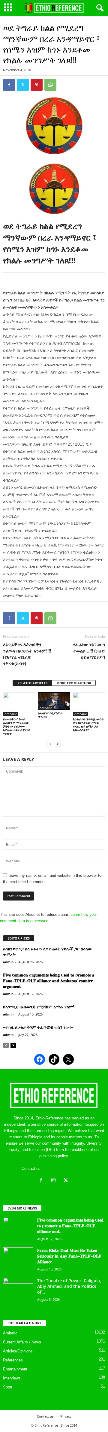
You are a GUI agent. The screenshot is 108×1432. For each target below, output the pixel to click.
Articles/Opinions (18, 1351)
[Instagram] (55, 1181)
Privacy (65, 1416)
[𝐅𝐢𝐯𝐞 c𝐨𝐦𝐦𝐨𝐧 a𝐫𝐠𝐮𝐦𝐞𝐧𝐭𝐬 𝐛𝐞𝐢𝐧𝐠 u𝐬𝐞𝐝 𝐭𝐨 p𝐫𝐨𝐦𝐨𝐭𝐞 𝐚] (18, 1228)
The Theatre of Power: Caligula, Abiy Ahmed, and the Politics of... (69, 1286)
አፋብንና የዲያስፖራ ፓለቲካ (50, 715)
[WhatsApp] (50, 85)
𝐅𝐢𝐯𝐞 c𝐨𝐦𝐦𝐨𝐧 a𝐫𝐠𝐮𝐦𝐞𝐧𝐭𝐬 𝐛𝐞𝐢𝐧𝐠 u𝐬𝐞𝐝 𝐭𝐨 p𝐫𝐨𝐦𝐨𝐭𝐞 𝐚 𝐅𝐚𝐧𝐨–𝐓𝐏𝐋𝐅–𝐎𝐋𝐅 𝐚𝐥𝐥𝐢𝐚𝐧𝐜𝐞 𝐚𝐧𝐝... (70, 1225)
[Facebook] (9, 85)
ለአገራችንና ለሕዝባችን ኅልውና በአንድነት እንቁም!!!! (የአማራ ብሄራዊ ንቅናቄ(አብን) (27, 653)
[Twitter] (23, 85)
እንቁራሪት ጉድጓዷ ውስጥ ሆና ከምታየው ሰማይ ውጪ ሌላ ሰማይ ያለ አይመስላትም (88, 724)
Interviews (12, 1378)
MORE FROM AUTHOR (73, 683)
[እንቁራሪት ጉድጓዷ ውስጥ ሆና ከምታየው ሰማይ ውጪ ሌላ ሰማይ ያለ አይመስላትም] (89, 704)
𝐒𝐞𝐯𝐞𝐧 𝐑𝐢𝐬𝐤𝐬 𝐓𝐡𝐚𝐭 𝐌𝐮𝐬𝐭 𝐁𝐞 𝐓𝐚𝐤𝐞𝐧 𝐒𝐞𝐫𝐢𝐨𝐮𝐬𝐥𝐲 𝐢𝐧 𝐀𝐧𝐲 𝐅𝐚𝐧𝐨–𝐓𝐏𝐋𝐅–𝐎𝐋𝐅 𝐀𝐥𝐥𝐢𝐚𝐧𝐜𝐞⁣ (69, 1255)
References (13, 1360)
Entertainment (15, 1369)
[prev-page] (50, 743)
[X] (66, 1181)
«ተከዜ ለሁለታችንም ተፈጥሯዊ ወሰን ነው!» (38, 1027)
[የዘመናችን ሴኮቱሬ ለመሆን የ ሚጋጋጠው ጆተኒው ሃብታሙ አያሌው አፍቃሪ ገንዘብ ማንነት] (19, 704)
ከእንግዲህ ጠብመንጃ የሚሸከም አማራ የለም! (38, 1007)
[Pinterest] (37, 85)
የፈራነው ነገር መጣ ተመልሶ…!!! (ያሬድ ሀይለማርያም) (89, 650)
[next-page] (58, 743)
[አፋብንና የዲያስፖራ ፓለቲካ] (54, 701)
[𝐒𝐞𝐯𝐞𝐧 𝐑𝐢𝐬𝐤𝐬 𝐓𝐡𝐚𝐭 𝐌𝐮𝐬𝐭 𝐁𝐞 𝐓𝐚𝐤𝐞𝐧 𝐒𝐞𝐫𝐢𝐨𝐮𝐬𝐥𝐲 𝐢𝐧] (18, 1258)
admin (8, 962)
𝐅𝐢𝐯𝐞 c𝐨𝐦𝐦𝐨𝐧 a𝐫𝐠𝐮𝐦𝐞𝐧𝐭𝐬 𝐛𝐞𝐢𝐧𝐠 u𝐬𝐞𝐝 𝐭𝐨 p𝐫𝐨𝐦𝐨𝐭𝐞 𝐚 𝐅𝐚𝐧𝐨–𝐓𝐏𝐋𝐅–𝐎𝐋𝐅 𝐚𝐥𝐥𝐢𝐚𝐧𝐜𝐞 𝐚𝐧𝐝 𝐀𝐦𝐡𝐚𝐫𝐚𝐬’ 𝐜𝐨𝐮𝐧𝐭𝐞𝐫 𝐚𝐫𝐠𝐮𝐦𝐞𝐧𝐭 (48, 980)
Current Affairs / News (22, 1342)
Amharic (10, 714)
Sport (7, 1387)
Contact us (45, 1416)
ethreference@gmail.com (64, 1168)
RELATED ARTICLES (32, 683)
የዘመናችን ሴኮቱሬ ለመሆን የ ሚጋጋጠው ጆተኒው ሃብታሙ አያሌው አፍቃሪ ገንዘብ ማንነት (16, 726)
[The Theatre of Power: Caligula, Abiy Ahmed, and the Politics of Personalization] (18, 1289)
